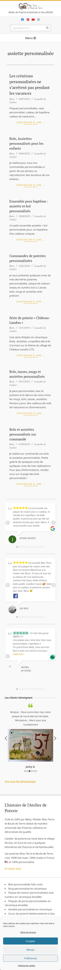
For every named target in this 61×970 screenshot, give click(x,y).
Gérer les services (28, 932)
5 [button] (34, 771)
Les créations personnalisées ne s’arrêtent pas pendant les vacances (29, 84)
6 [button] (36, 771)
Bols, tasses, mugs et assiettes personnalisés (27, 374)
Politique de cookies (26, 965)
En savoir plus (13, 868)
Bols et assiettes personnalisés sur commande (22, 434)
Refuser (30, 949)
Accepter (30, 941)
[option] (30, 736)
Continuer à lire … (30, 122)
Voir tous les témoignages (20, 781)
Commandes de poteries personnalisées (27, 258)
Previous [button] (6, 738)
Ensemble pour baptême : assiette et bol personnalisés (28, 206)
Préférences (30, 958)
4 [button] (31, 771)
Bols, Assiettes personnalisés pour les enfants (26, 143)
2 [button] (27, 771)
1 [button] (25, 771)
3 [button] (29, 771)
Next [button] (55, 738)
